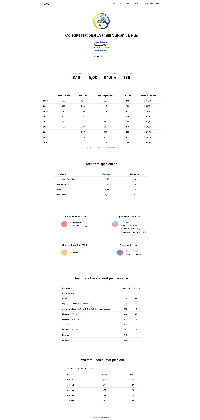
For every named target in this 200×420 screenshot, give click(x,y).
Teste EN (137, 4)
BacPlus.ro (105, 417)
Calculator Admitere (152, 4)
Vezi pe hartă (102, 50)
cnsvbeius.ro (101, 42)
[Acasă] (47, 4)
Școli (120, 4)
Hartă (128, 4)
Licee (113, 4)
